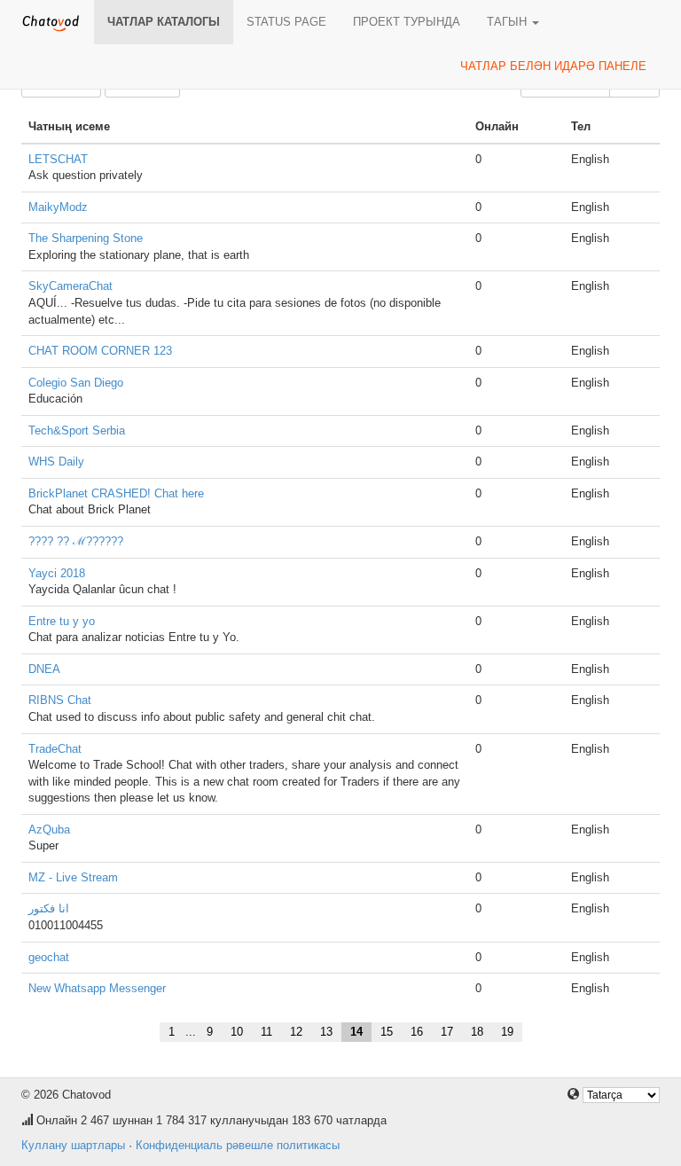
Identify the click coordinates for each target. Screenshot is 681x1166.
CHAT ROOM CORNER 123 (100, 350)
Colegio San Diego (75, 382)
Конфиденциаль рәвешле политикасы (238, 1145)
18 (477, 1031)
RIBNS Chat (59, 700)
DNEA (44, 669)
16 (417, 1031)
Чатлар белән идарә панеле (553, 66)
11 (266, 1031)
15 (386, 1031)
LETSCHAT (58, 159)
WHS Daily (56, 461)
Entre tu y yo (61, 621)
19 (507, 1031)
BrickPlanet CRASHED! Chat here (116, 493)
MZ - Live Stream (73, 877)
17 (447, 1031)
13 (326, 1031)
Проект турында (406, 21)
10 (237, 1031)
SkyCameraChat (70, 286)
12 (296, 1031)
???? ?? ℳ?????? (75, 541)
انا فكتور (48, 908)
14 (356, 1031)
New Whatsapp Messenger (97, 988)
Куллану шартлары (73, 1145)
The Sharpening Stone (85, 238)
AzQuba (49, 829)
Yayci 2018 (56, 573)
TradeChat (55, 748)
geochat (48, 957)
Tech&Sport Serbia (76, 430)
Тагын (508, 21)
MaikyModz (58, 207)
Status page (286, 21)
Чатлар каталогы (163, 21)
